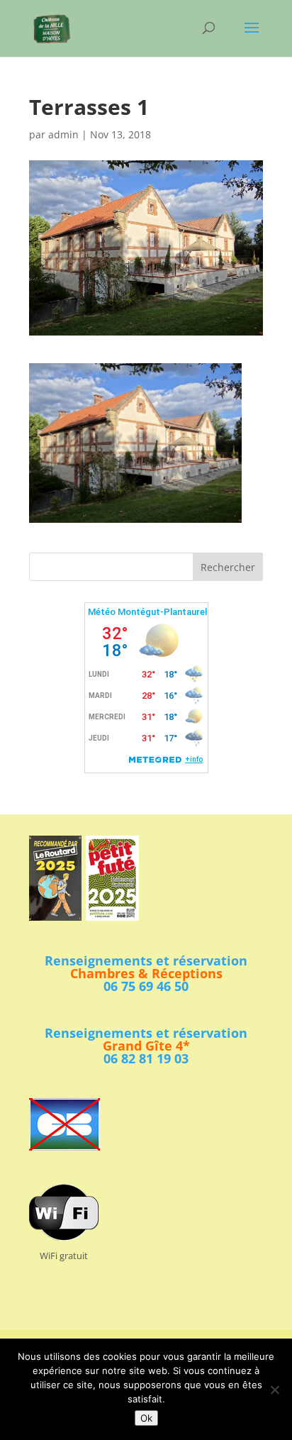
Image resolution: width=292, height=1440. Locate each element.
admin (63, 134)
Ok (146, 1418)
